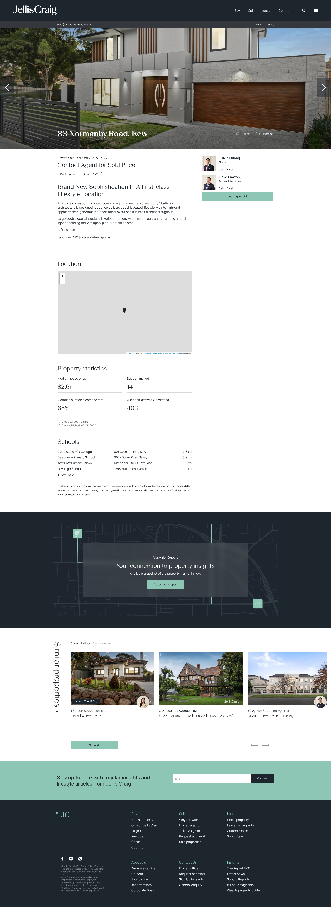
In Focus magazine (240, 885)
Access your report (165, 584)
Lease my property (240, 825)
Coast (135, 842)
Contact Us (188, 862)
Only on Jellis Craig (144, 825)
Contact (284, 10)
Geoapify (147, 353)
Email (230, 169)
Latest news (236, 874)
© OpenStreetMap (173, 353)
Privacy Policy (87, 866)
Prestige (137, 836)
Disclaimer (99, 866)
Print (258, 24)
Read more (68, 229)
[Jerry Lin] (320, 702)
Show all (94, 745)
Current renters (238, 831)
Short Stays (235, 836)
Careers (137, 874)
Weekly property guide (243, 890)
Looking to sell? (237, 196)
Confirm (262, 778)
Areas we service (143, 868)
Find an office (188, 868)
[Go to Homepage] (35, 10)
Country (137, 847)
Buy (237, 10)
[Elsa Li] (143, 702)
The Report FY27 (238, 868)
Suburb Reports (238, 879)
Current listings (80, 643)
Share (271, 24)
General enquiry (190, 885)
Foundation (139, 879)
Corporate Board (143, 890)
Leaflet (129, 353)
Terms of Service (93, 871)
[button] (124, 310)
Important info (141, 885)
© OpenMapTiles (159, 353)
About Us (138, 862)
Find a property (142, 820)
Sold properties (101, 643)
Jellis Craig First (190, 831)
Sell (250, 10)
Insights (233, 862)
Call (221, 169)
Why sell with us (190, 820)
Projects (137, 831)
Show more (66, 474)
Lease (266, 10)
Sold (59, 24)
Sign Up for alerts (191, 879)
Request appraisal (192, 836)
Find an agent (189, 825)
